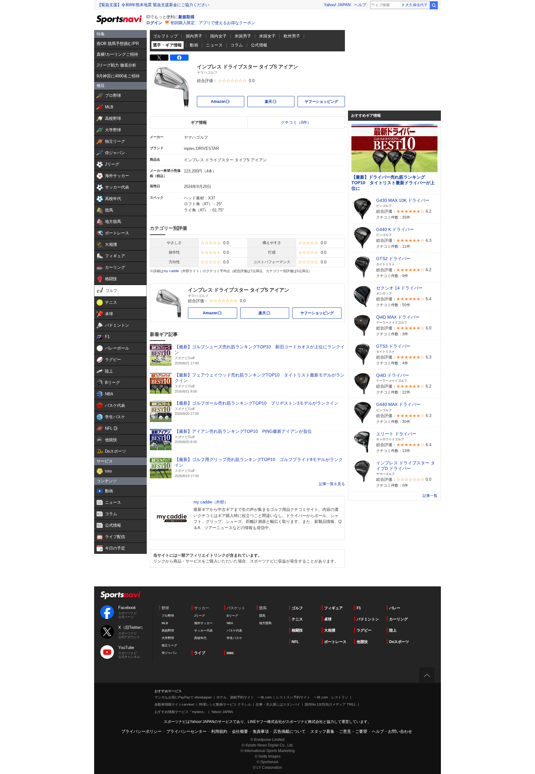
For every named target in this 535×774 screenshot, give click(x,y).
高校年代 (200, 638)
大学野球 (168, 638)
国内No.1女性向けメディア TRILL (330, 704)
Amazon (227, 101)
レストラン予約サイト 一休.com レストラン (312, 697)
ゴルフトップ (165, 36)
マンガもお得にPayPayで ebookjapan (183, 697)
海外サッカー (203, 623)
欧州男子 (292, 36)
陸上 (393, 630)
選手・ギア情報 (167, 45)
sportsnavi (120, 595)
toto (230, 653)
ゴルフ (297, 608)
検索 (434, 5)
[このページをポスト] (159, 57)
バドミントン (368, 619)
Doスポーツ (399, 642)
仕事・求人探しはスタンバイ (278, 704)
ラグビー (364, 630)
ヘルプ (360, 4)
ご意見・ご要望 (353, 731)
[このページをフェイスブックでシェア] (179, 57)
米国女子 (267, 36)
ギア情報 (199, 122)
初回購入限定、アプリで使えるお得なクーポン (213, 22)
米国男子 (243, 36)
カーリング (398, 619)
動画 (194, 45)
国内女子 (218, 36)
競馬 (262, 615)
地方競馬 (265, 623)
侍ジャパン (169, 652)
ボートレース (335, 642)
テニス (297, 619)
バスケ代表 (234, 630)
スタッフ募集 (322, 731)
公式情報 (259, 45)
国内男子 (194, 36)
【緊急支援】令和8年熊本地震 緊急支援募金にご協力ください (153, 4)
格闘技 (297, 630)
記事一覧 (326, 484)
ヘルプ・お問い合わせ (392, 731)
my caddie (171, 271)
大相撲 (329, 630)
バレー (394, 608)
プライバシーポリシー (141, 731)
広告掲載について (289, 731)
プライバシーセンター (186, 731)
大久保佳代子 (416, 5)
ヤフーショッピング (321, 101)
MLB (165, 623)
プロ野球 (168, 615)
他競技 (362, 642)
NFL (295, 642)
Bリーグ (232, 615)
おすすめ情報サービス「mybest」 (180, 712)
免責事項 (261, 731)
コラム (236, 45)
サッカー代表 (203, 630)
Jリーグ (199, 615)
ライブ (199, 653)
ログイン (154, 22)
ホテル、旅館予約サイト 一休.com (244, 697)
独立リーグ (169, 645)
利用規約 (219, 731)
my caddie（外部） (211, 502)
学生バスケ (234, 638)
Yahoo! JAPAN (337, 4)
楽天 (279, 101)
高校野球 (168, 630)
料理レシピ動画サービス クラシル (225, 704)
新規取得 (186, 17)
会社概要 (240, 731)
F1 (359, 608)
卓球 (328, 619)
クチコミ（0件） (296, 122)
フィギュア (333, 608)
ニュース (214, 45)
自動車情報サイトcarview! (174, 704)
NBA (230, 623)
